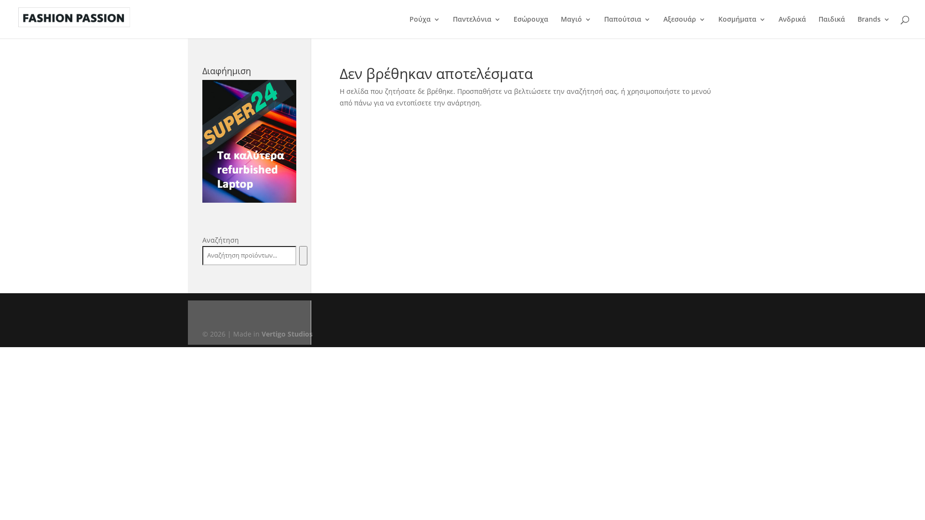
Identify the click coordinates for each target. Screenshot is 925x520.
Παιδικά (832, 20)
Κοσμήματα (737, 20)
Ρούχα (420, 20)
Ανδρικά (792, 20)
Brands (869, 20)
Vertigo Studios (287, 333)
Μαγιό (571, 20)
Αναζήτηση (220, 240)
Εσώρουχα (531, 20)
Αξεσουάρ (679, 20)
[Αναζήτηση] (303, 255)
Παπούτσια (622, 20)
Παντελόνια (472, 20)
